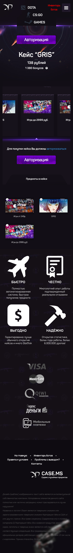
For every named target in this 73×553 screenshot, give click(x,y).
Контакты (36, 464)
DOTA (32, 7)
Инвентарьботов (54, 7)
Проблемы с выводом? (47, 460)
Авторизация (36, 39)
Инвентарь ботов (43, 456)
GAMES (39, 22)
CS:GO (37, 15)
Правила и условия (17, 460)
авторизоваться (56, 148)
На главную (20, 456)
